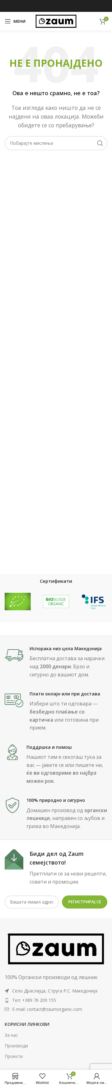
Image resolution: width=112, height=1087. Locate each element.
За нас (11, 1035)
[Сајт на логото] (56, 20)
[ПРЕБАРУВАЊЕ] (100, 143)
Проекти (14, 1056)
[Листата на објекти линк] (56, 1000)
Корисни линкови (27, 1024)
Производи (16, 1046)
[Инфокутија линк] (56, 662)
